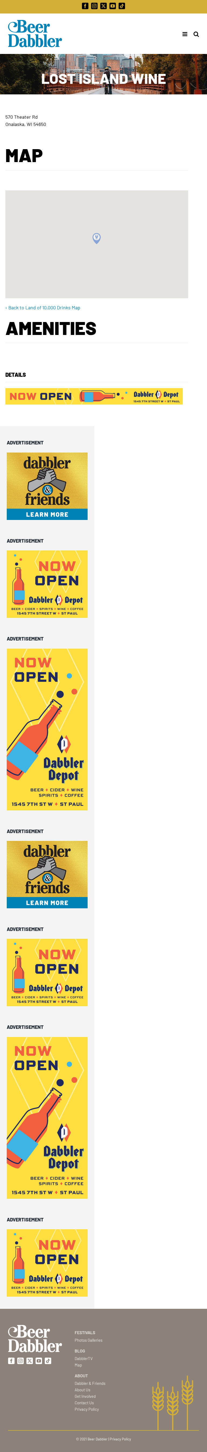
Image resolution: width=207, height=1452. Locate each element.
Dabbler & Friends (90, 1383)
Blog (80, 1350)
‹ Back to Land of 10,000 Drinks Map (42, 307)
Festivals (85, 1332)
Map (78, 1364)
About (81, 1375)
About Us (82, 1389)
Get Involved (85, 1396)
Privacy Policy (87, 1409)
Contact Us (84, 1402)
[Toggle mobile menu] (183, 34)
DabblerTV (84, 1358)
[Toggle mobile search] (196, 34)
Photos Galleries (88, 1340)
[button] (97, 238)
